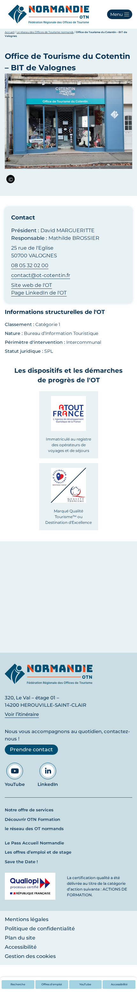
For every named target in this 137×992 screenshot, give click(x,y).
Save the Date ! (21, 861)
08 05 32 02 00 (29, 265)
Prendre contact (31, 749)
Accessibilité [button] (119, 984)
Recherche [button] (18, 984)
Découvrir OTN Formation (32, 819)
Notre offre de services (29, 809)
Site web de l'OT (31, 285)
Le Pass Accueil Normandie (34, 842)
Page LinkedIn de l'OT (39, 293)
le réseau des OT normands (34, 828)
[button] (119, 14)
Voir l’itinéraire (22, 714)
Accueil (9, 32)
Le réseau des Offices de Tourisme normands (45, 32)
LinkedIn (48, 784)
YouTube (15, 784)
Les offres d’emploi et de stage (38, 852)
